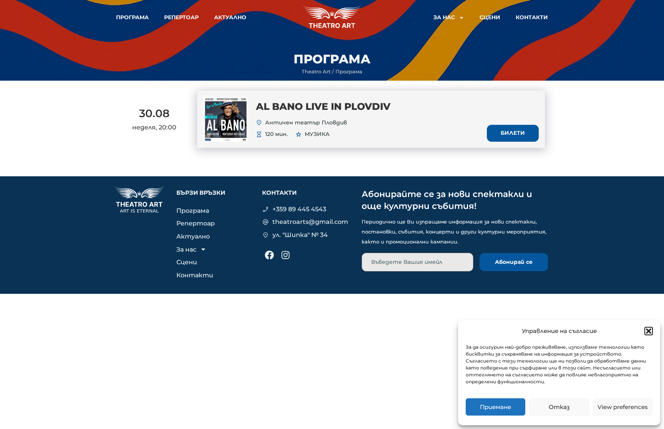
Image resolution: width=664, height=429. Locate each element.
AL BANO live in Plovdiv (323, 106)
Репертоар (181, 17)
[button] (648, 331)
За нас (444, 17)
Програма (132, 17)
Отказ (559, 407)
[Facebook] (269, 255)
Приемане (495, 407)
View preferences (623, 407)
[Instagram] (285, 255)
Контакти (532, 17)
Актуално (230, 17)
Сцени (490, 17)
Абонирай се (514, 261)
